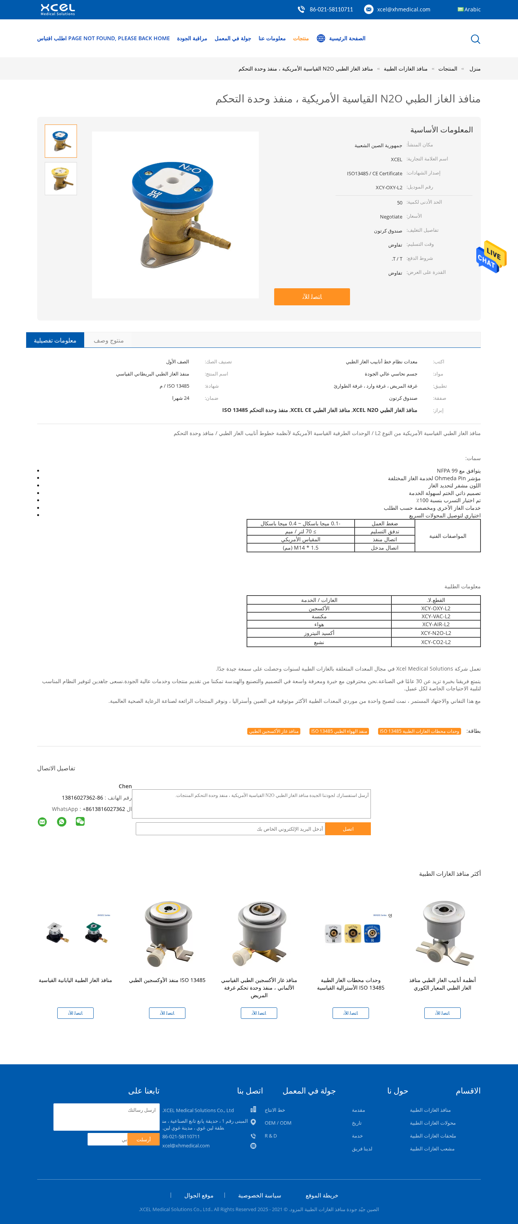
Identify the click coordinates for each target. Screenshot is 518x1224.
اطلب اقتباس (52, 38)
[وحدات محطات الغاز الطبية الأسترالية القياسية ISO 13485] (352, 932)
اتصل (348, 828)
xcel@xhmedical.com (403, 9)
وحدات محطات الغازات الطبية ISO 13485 (419, 731)
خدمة (357, 1135)
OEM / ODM (278, 1122)
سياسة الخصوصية (259, 1195)
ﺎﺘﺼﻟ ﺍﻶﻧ (312, 296)
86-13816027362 (82, 797)
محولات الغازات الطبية (433, 1122)
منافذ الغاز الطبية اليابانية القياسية (75, 980)
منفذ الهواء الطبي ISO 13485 (339, 731)
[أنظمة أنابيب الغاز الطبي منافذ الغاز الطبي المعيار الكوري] (444, 932)
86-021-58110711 (331, 10)
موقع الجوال (198, 1195)
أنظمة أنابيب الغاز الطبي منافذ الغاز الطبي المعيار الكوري (442, 983)
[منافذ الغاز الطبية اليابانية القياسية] (77, 932)
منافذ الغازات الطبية (430, 1109)
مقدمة (358, 1109)
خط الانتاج (275, 1109)
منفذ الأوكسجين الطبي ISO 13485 (167, 980)
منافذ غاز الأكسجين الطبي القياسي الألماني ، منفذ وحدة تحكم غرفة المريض (259, 987)
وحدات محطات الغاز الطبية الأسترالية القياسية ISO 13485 (351, 983)
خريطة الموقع (322, 1195)
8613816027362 (105, 808)
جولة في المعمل (233, 38)
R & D (271, 1135)
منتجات (301, 38)
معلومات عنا (272, 38)
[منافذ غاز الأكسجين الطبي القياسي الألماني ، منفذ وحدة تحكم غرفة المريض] (260, 932)
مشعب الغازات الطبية (432, 1148)
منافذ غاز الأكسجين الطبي (273, 731)
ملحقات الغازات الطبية (433, 1135)
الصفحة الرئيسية (347, 38)
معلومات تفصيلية (55, 340)
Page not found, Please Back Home (119, 38)
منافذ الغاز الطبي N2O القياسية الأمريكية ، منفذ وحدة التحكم (306, 68)
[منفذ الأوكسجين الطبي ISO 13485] (169, 932)
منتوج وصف (109, 340)
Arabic (473, 9)
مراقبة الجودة (192, 38)
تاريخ (357, 1122)
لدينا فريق (362, 1148)
